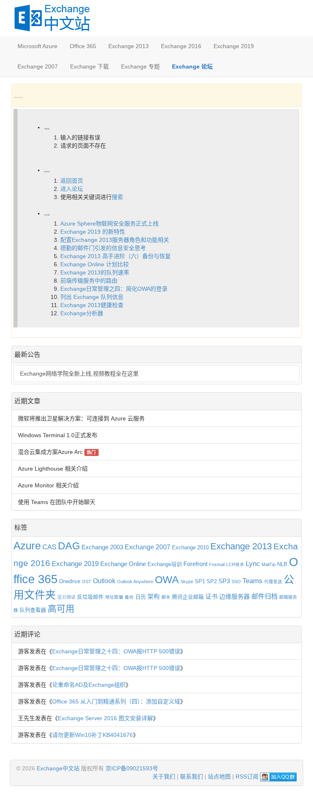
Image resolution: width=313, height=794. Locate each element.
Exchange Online (123, 564)
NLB (282, 564)
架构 (154, 596)
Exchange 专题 (140, 66)
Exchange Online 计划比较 (94, 264)
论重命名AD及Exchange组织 (89, 684)
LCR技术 (235, 564)
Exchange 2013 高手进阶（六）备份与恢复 (115, 256)
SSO (236, 581)
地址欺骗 (114, 597)
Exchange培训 (165, 564)
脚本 (165, 597)
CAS (49, 547)
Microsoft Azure (37, 46)
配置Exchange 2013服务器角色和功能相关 (114, 240)
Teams (252, 581)
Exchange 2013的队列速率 (94, 272)
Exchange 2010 (190, 547)
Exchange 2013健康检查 (91, 305)
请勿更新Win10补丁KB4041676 (92, 735)
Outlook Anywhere (135, 581)
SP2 (212, 581)
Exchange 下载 (89, 66)
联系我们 (191, 776)
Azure (27, 546)
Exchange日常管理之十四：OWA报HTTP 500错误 (116, 651)
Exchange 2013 (128, 46)
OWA (167, 579)
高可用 (61, 609)
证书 (211, 596)
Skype (187, 581)
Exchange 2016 (181, 46)
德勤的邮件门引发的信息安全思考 (103, 248)
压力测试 (66, 597)
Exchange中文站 (58, 768)
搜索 (117, 197)
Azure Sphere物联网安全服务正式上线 (109, 223)
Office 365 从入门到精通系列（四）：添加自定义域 (116, 701)
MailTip (269, 564)
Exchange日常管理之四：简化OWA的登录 (114, 288)
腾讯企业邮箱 (188, 597)
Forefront (195, 564)
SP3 (224, 581)
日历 (140, 597)
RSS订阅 (247, 776)
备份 (129, 597)
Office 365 (83, 46)
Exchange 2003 (102, 547)
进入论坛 (71, 189)
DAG (69, 545)
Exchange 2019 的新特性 (92, 231)
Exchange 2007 (38, 66)
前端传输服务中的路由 (88, 280)
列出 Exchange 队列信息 (91, 297)
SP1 (200, 581)
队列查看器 (33, 610)
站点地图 (219, 776)
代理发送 (273, 581)
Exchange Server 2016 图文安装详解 (105, 718)
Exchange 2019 (234, 46)
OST (86, 581)
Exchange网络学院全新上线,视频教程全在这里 (79, 373)
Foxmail (217, 564)
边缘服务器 (234, 596)
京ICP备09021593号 (132, 768)
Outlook (104, 580)
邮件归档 (264, 596)
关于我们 (163, 776)
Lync (253, 564)
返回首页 (71, 180)
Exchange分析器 (81, 313)
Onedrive (69, 581)
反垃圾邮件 (90, 597)
